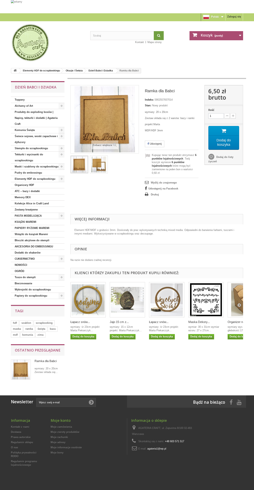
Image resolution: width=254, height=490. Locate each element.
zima (40, 334)
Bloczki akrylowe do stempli (32, 240)
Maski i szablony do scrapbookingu (37, 166)
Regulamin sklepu (22, 442)
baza (53, 328)
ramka (29, 328)
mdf (15, 334)
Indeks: (149, 99)
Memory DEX (23, 197)
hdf (15, 322)
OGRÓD (19, 271)
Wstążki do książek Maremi (31, 234)
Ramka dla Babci (46, 361)
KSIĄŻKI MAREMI (25, 221)
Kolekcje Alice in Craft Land (32, 203)
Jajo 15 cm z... (119, 322)
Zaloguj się (234, 16)
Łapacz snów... (80, 322)
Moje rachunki (59, 437)
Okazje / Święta (74, 70)
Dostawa (16, 431)
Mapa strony (154, 42)
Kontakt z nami (20, 426)
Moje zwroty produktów (65, 431)
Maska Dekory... (199, 322)
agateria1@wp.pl (156, 448)
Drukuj (155, 194)
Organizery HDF (24, 185)
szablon (26, 322)
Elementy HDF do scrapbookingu (41, 70)
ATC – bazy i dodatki (27, 191)
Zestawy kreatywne (26, 209)
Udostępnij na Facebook (163, 188)
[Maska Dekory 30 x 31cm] (206, 299)
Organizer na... (237, 322)
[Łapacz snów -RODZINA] (88, 299)
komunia (27, 334)
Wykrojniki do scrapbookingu (33, 289)
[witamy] (127, 6)
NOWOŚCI (21, 264)
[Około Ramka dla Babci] (21, 370)
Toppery (20, 99)
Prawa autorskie (21, 437)
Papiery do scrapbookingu (31, 295)
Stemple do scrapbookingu (31, 148)
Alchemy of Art (24, 105)
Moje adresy (58, 442)
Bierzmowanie (23, 283)
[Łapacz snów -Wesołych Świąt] (166, 299)
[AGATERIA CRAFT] (47, 42)
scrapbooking (44, 322)
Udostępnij (155, 143)
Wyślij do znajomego (164, 182)
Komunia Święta (25, 130)
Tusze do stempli (25, 277)
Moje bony (57, 452)
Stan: (148, 105)
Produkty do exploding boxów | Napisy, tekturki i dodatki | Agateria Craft (36, 117)
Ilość (211, 110)
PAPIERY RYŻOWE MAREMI (32, 228)
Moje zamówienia (61, 426)
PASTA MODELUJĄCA (28, 215)
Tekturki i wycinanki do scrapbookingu (29, 157)
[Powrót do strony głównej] (15, 70)
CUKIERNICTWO (25, 258)
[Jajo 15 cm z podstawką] (127, 299)
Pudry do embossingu (28, 172)
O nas (14, 447)
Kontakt (139, 42)
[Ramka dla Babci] (79, 164)
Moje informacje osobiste (66, 447)
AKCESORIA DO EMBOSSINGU (34, 246)
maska (17, 328)
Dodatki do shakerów (27, 252)
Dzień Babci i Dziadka (101, 70)
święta (41, 328)
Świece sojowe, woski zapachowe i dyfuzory (36, 139)
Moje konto (61, 420)
